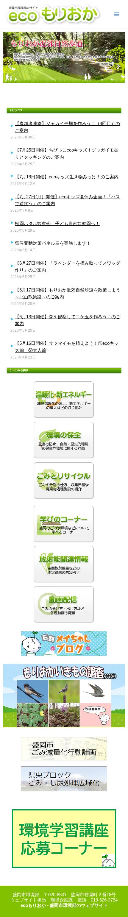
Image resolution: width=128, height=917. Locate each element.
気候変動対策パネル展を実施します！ (53, 243)
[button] (9, 66)
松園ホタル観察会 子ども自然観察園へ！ (57, 223)
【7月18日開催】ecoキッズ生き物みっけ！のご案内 (66, 176)
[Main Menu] (116, 14)
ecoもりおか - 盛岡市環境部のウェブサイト (64, 905)
